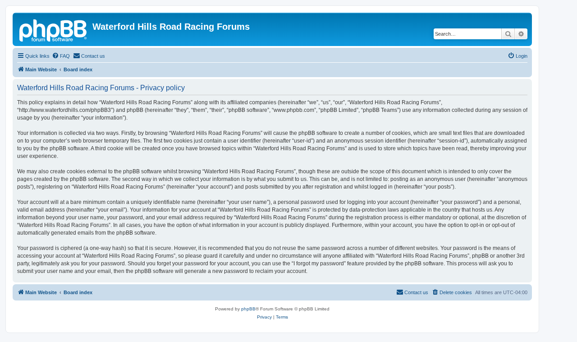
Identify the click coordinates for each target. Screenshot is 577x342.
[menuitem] (61, 56)
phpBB (248, 308)
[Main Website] (53, 29)
